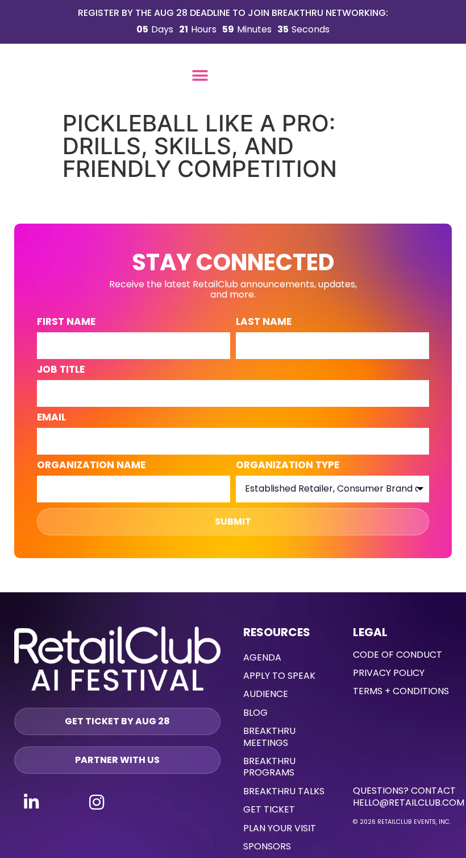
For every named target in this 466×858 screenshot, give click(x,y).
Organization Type (287, 466)
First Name (66, 322)
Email (51, 418)
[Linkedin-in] (31, 802)
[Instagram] (97, 802)
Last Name (264, 322)
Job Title (61, 370)
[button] (200, 76)
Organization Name (91, 466)
